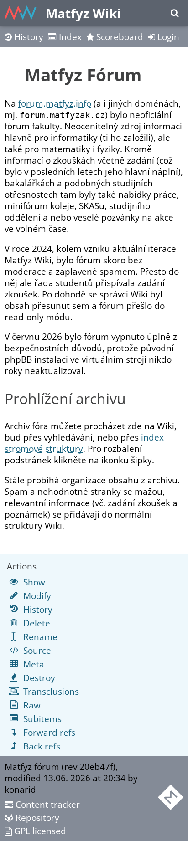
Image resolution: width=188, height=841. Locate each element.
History (27, 36)
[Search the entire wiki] (174, 13)
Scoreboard (118, 36)
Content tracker (46, 804)
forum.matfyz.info (54, 103)
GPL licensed (39, 830)
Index (69, 36)
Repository (36, 817)
